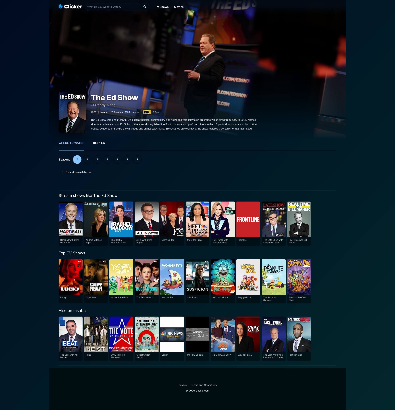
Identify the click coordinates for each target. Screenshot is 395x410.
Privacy (183, 385)
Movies (179, 6)
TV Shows (162, 6)
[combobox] (117, 7)
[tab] (74, 144)
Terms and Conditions (204, 385)
